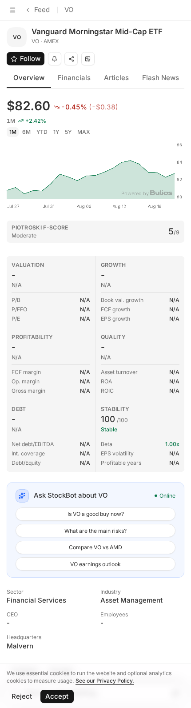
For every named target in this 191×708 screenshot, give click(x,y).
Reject (22, 696)
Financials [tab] (74, 77)
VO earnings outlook (95, 564)
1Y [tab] (56, 132)
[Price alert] (54, 58)
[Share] (71, 58)
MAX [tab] (83, 132)
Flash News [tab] (160, 77)
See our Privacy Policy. (105, 680)
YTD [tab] (42, 132)
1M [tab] (12, 132)
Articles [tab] (116, 77)
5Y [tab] (68, 132)
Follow (30, 58)
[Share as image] (88, 58)
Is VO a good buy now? (96, 514)
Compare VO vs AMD (95, 547)
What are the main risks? (95, 530)
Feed (42, 9)
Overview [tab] (28, 77)
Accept (56, 696)
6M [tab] (26, 132)
